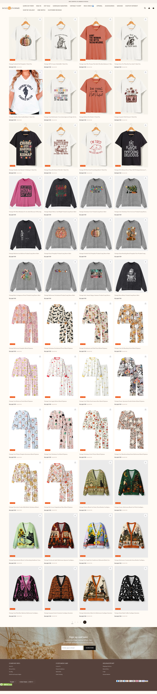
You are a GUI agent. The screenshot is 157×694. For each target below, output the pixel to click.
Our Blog (11, 671)
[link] (131, 6)
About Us (11, 666)
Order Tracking (59, 674)
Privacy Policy (12, 669)
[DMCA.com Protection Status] (6, 684)
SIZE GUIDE (58, 671)
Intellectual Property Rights (15, 674)
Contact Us (58, 666)
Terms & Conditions (60, 669)
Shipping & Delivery (107, 666)
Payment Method (106, 674)
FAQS (104, 671)
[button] (145, 8)
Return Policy (106, 669)
